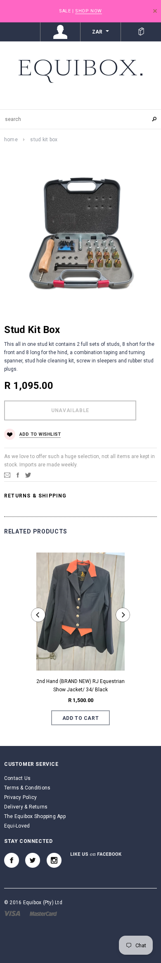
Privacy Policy (20, 797)
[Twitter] (28, 475)
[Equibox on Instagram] (54, 860)
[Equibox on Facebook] (11, 860)
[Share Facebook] (18, 475)
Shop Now (88, 11)
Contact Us (17, 778)
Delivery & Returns (25, 807)
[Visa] (12, 913)
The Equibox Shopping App (35, 816)
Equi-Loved (17, 826)
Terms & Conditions (27, 788)
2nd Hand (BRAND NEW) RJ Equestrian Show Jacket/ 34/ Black (80, 685)
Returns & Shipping (35, 496)
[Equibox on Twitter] (32, 860)
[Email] (7, 475)
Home (11, 139)
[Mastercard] (43, 913)
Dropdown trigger (60, 31)
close (155, 11)
